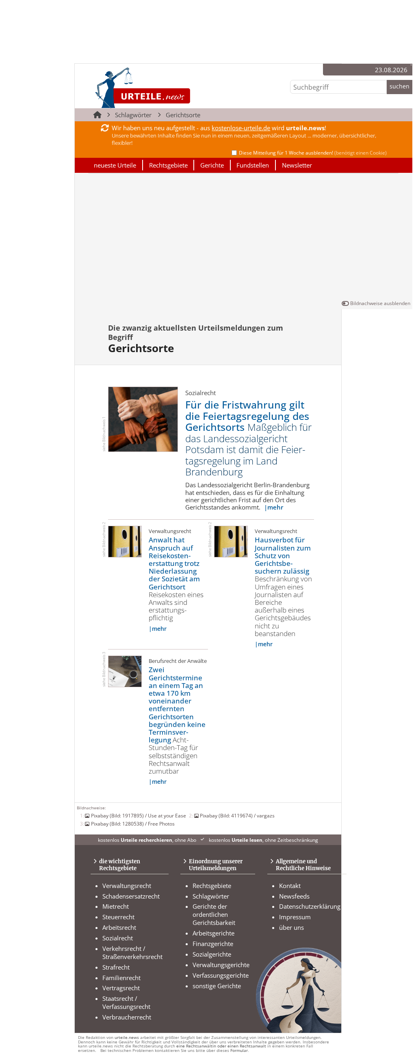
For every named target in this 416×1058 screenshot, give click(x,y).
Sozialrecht (117, 938)
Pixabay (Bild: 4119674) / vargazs (237, 815)
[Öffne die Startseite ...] (170, 87)
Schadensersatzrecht (131, 896)
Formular (239, 1050)
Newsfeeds (294, 896)
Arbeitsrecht (119, 927)
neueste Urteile (115, 165)
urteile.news (127, 1037)
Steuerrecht (118, 917)
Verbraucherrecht (126, 1017)
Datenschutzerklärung (309, 906)
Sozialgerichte (212, 954)
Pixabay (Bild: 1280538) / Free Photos (132, 823)
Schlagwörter (133, 115)
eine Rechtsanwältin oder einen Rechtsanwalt (221, 1046)
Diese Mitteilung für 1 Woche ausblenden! (313, 152)
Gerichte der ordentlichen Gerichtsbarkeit (214, 914)
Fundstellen (252, 165)
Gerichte (212, 165)
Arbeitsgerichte (213, 933)
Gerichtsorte (183, 115)
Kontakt (290, 886)
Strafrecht (116, 967)
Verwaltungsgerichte (221, 965)
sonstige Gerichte (217, 986)
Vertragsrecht (121, 988)
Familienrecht (121, 978)
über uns (291, 927)
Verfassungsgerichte (221, 975)
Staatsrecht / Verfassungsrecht (126, 1002)
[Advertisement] (243, 238)
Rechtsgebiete (168, 165)
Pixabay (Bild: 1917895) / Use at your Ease (138, 815)
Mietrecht (115, 906)
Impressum (295, 917)
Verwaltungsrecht (126, 886)
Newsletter (297, 165)
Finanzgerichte (213, 944)
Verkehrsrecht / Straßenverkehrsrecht (132, 952)
